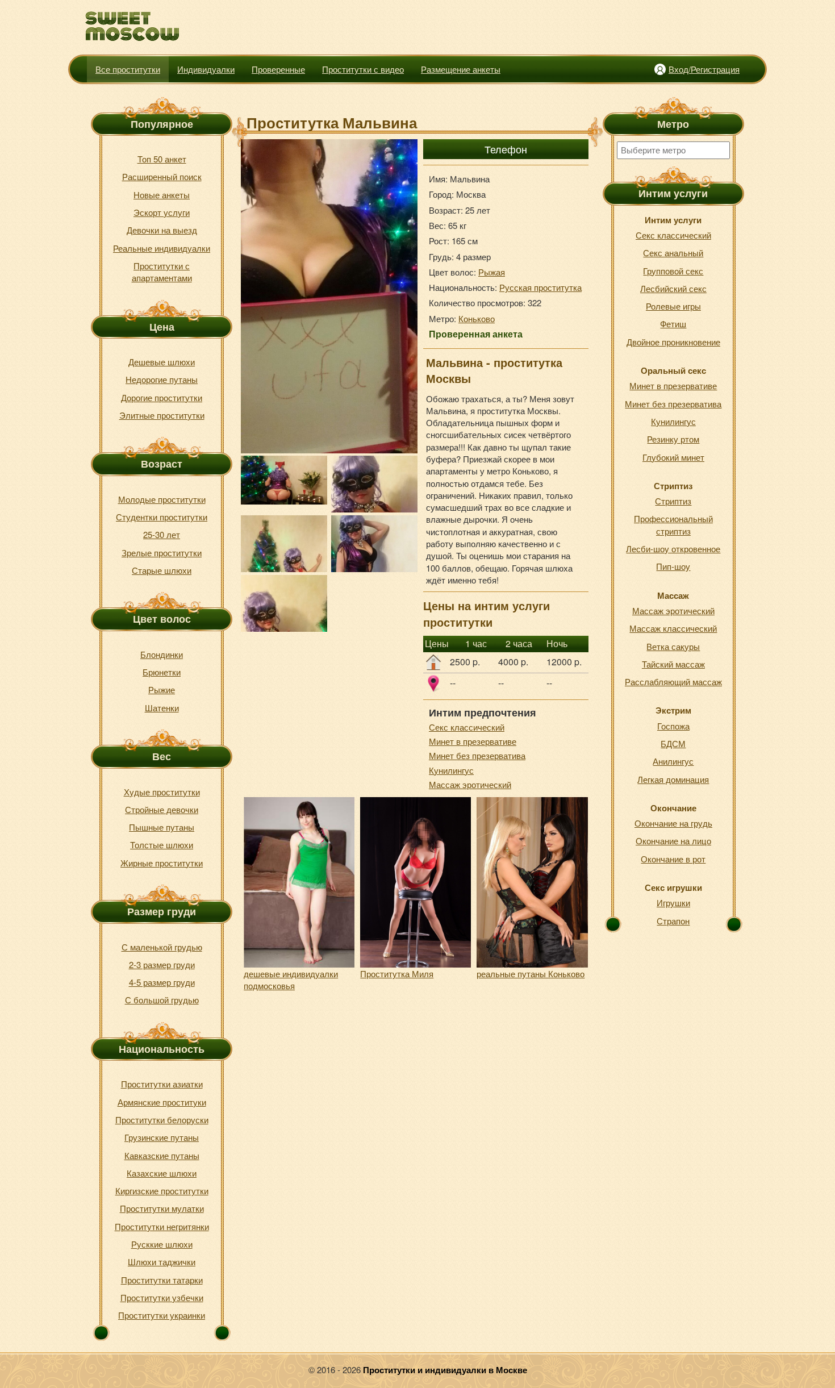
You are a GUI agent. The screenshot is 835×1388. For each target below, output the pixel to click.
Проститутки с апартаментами (162, 272)
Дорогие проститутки (161, 397)
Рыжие (161, 689)
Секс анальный (673, 253)
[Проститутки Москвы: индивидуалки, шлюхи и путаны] (132, 26)
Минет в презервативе (472, 741)
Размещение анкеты (460, 69)
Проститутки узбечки (161, 1297)
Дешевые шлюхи (161, 362)
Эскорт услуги (161, 212)
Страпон (673, 921)
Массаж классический (673, 628)
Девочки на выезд (162, 230)
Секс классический (466, 727)
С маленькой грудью (162, 947)
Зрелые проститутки (162, 552)
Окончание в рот (673, 859)
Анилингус (673, 761)
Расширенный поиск (162, 176)
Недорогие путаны (162, 379)
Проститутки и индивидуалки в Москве (445, 1370)
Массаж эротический (470, 784)
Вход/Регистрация (704, 69)
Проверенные (278, 69)
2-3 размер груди (162, 964)
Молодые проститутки (162, 499)
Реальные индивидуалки (161, 248)
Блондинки (161, 654)
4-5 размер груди (162, 982)
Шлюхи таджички (161, 1262)
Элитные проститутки (161, 415)
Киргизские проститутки (161, 1191)
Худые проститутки (162, 792)
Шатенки (162, 708)
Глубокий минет (673, 457)
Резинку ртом (673, 439)
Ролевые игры (673, 306)
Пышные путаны (161, 827)
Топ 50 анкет (161, 159)
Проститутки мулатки (162, 1208)
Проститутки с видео (363, 69)
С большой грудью (162, 1000)
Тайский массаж (673, 664)
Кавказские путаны (161, 1155)
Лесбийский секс (673, 288)
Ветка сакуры (673, 646)
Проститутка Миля (396, 973)
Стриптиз (673, 501)
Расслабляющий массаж (673, 681)
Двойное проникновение (673, 342)
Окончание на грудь (673, 823)
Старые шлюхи (161, 570)
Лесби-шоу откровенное (673, 549)
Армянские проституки (162, 1102)
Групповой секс (673, 271)
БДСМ (673, 743)
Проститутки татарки (162, 1280)
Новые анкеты (161, 195)
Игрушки (673, 902)
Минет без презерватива (477, 755)
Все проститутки (127, 69)
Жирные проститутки (161, 863)
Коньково (476, 318)
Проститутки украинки (161, 1315)
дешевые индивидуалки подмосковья (291, 979)
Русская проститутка (540, 287)
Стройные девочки (161, 809)
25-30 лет (161, 534)
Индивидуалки (206, 69)
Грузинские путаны (161, 1137)
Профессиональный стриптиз (673, 524)
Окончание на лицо (673, 841)
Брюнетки (162, 672)
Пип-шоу (673, 566)
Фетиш (673, 324)
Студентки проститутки (161, 517)
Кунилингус (451, 770)
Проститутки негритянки (162, 1226)
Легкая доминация (673, 779)
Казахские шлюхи (162, 1173)
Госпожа (673, 726)
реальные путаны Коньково (530, 973)
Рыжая (491, 272)
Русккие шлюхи (162, 1244)
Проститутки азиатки (162, 1084)
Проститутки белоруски (161, 1120)
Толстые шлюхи (161, 845)
